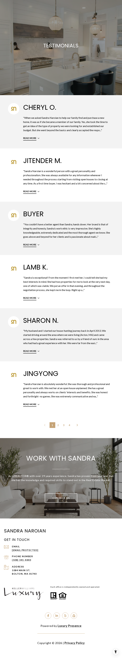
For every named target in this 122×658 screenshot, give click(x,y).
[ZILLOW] (74, 615)
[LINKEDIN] (57, 615)
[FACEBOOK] (48, 615)
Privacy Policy (74, 643)
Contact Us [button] (61, 498)
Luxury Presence (69, 626)
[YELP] (65, 615)
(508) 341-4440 (21, 560)
